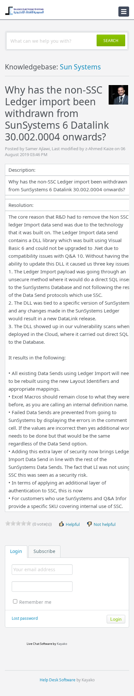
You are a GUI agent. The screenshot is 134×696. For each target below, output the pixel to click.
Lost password (25, 618)
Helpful (72, 524)
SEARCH (110, 40)
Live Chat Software (39, 644)
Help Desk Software (57, 680)
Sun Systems (80, 66)
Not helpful (104, 524)
